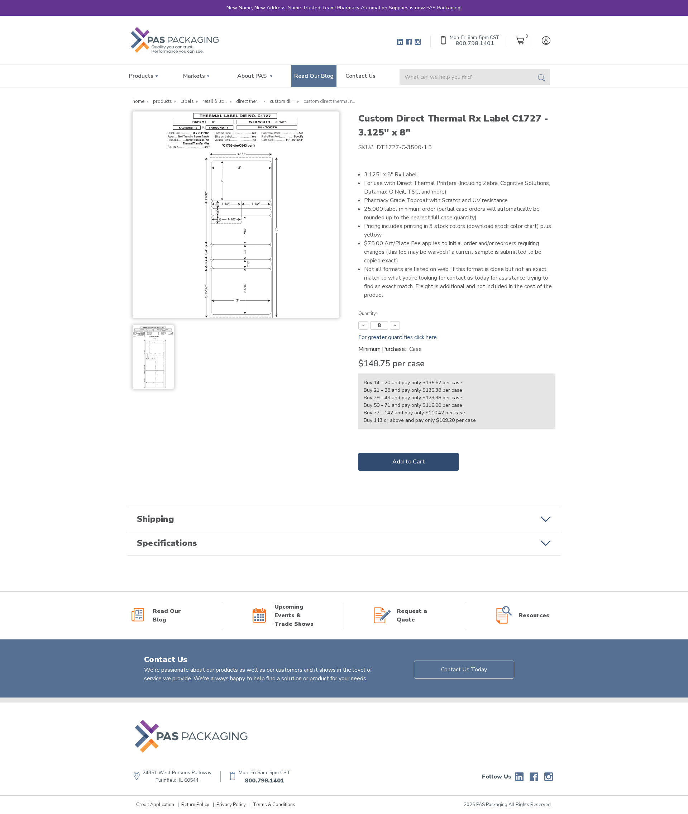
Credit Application (155, 804)
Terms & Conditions (274, 804)
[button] (344, 519)
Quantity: (367, 313)
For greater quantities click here (397, 337)
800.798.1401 (264, 781)
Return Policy (195, 804)
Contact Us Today (464, 669)
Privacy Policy (231, 804)
